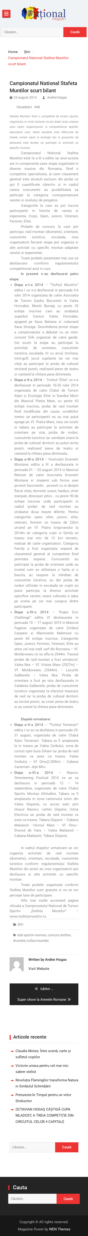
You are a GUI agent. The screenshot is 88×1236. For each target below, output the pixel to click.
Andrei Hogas (57, 97)
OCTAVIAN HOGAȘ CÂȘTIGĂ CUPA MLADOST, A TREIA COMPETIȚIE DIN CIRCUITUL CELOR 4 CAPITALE (44, 1115)
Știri (20, 924)
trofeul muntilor (38, 941)
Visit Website (38, 969)
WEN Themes (59, 1229)
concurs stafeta (59, 935)
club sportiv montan (31, 935)
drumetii (19, 941)
